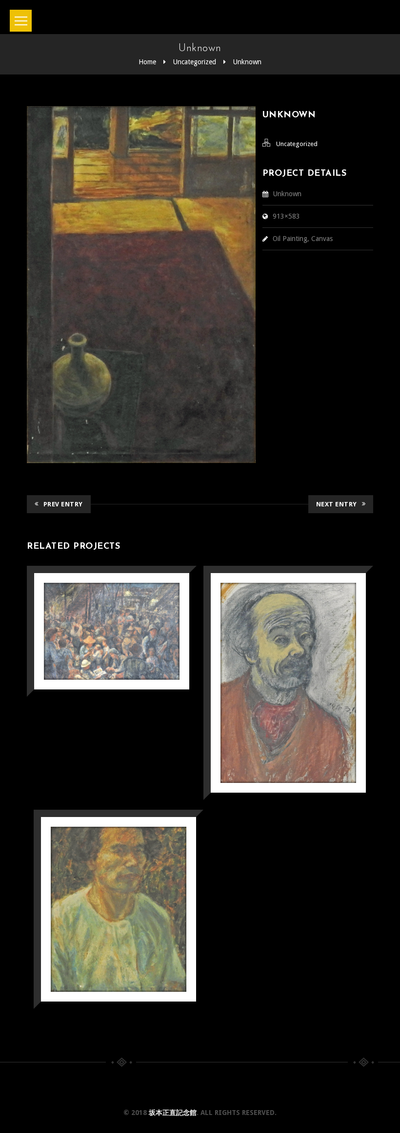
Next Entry (336, 504)
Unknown (247, 62)
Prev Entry (63, 504)
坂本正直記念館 (173, 1112)
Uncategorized (194, 62)
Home (147, 62)
